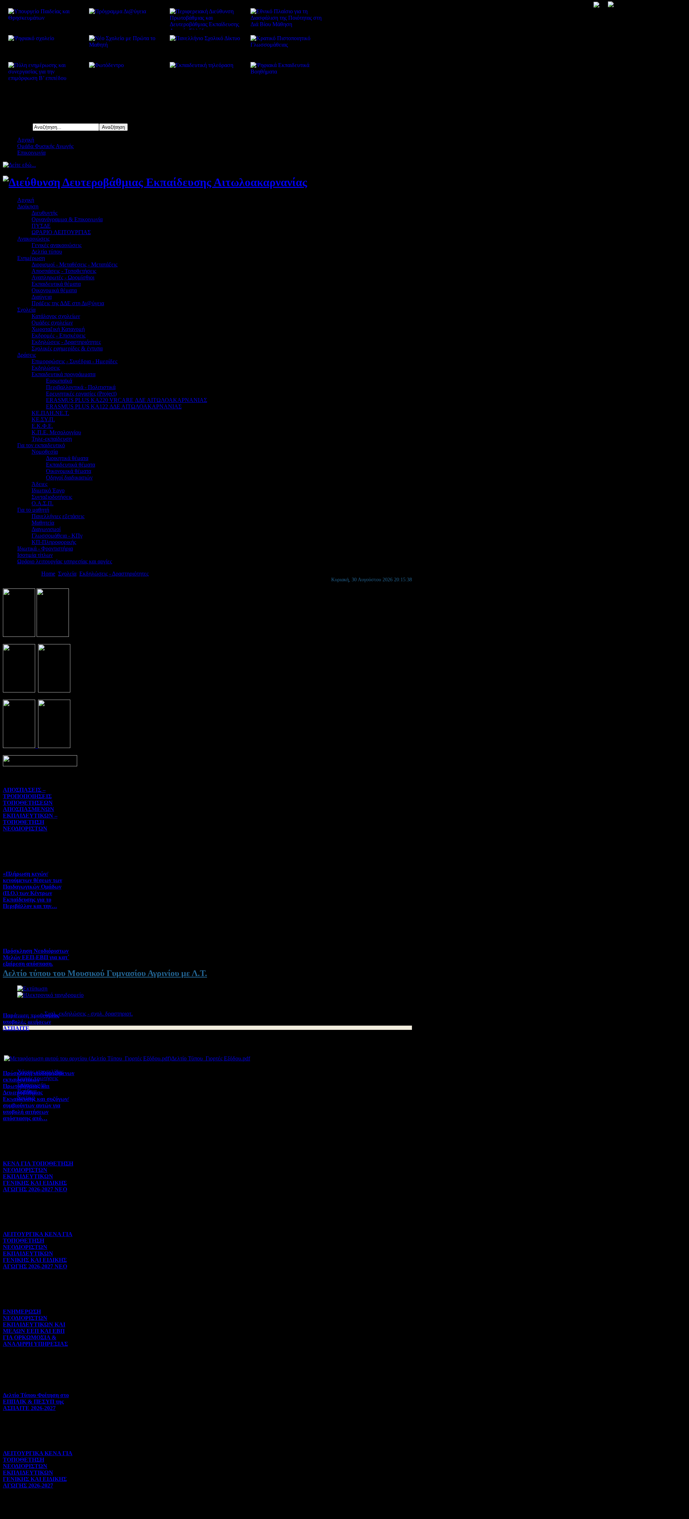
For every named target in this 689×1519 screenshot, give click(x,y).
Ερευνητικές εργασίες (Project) (81, 394)
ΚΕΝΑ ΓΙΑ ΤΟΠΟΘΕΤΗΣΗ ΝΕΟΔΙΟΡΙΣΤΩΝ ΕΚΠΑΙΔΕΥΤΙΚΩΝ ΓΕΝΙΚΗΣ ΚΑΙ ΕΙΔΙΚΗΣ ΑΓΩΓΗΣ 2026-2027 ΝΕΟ (38, 1176)
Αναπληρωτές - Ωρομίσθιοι (63, 277)
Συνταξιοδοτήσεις (52, 497)
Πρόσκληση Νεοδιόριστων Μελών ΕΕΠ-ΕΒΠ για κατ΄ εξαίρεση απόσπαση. (36, 957)
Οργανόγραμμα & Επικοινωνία (67, 219)
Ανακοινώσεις (33, 239)
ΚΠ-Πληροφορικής (54, 542)
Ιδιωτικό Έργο (48, 490)
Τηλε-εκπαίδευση (52, 439)
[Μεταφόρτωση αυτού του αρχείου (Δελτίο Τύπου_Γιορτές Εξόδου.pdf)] (87, 1058)
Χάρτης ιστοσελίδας (40, 1072)
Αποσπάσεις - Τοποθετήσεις (64, 271)
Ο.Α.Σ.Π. (42, 503)
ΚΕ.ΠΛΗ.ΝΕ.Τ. (50, 413)
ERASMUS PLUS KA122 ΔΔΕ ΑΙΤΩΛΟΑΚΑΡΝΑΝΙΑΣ (114, 406)
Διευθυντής (44, 213)
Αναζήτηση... (18, 127)
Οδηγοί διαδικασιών (69, 477)
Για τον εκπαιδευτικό (41, 445)
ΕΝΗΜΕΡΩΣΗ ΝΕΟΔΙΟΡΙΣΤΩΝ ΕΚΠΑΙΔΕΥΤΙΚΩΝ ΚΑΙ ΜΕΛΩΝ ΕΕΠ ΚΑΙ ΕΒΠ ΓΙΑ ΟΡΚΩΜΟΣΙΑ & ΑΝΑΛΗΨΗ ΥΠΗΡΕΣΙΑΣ (35, 1328)
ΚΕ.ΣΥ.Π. (43, 419)
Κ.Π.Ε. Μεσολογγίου (56, 432)
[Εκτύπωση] (32, 988)
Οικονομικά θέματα (54, 290)
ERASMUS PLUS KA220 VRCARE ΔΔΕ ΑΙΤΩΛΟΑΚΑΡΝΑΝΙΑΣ (126, 400)
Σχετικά (26, 1097)
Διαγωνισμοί (46, 529)
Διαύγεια (42, 297)
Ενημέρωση (31, 258)
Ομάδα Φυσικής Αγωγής (45, 146)
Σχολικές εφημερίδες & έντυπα (67, 348)
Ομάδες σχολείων (52, 323)
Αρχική (25, 140)
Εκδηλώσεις (46, 368)
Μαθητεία (43, 523)
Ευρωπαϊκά (59, 381)
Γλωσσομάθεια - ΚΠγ (57, 536)
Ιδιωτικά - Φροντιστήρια (45, 548)
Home (48, 574)
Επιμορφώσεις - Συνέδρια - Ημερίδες (74, 361)
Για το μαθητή (33, 510)
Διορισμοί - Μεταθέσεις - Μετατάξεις (74, 264)
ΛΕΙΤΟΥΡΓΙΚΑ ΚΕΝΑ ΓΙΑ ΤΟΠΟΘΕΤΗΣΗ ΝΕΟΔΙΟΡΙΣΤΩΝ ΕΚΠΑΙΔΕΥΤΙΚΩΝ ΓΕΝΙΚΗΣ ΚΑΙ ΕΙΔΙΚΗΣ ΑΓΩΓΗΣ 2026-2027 (37, 1469)
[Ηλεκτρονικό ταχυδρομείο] (50, 995)
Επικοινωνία (31, 153)
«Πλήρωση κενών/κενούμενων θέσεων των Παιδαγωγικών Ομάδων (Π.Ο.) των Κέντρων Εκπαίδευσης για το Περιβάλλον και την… (32, 890)
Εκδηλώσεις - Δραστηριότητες (66, 342)
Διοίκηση (27, 206)
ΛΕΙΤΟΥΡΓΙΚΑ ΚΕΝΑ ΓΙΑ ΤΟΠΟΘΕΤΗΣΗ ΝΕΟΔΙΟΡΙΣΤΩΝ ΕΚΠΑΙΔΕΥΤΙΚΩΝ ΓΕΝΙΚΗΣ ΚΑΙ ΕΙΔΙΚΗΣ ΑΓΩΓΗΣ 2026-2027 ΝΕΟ (37, 1250)
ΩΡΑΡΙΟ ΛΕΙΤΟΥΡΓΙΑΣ (61, 232)
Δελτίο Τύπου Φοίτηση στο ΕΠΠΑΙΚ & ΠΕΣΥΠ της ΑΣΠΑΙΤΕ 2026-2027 (36, 1401)
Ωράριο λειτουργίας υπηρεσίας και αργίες (64, 561)
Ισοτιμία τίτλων (35, 555)
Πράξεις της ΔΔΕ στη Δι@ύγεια (68, 303)
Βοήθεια (27, 1091)
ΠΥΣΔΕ (41, 226)
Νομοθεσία (45, 452)
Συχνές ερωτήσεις (37, 1078)
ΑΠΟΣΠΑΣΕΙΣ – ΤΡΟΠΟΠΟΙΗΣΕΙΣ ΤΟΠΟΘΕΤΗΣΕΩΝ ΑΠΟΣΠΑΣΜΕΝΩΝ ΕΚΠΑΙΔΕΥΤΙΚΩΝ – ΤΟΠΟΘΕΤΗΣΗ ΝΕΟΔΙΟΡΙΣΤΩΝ (30, 809)
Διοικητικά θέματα (67, 458)
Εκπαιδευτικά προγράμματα (63, 374)
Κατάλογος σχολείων (56, 316)
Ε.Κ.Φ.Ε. (42, 426)
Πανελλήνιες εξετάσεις (58, 516)
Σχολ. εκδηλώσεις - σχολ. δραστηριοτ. (88, 1014)
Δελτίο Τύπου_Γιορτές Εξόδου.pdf (210, 1058)
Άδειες (39, 484)
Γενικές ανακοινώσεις (56, 245)
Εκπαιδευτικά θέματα (56, 284)
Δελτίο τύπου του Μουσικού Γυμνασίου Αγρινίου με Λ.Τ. (105, 973)
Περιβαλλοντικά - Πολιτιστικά (81, 387)
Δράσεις (26, 355)
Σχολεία (26, 310)
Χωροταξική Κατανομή (58, 329)
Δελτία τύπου (47, 252)
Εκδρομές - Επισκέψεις (58, 335)
